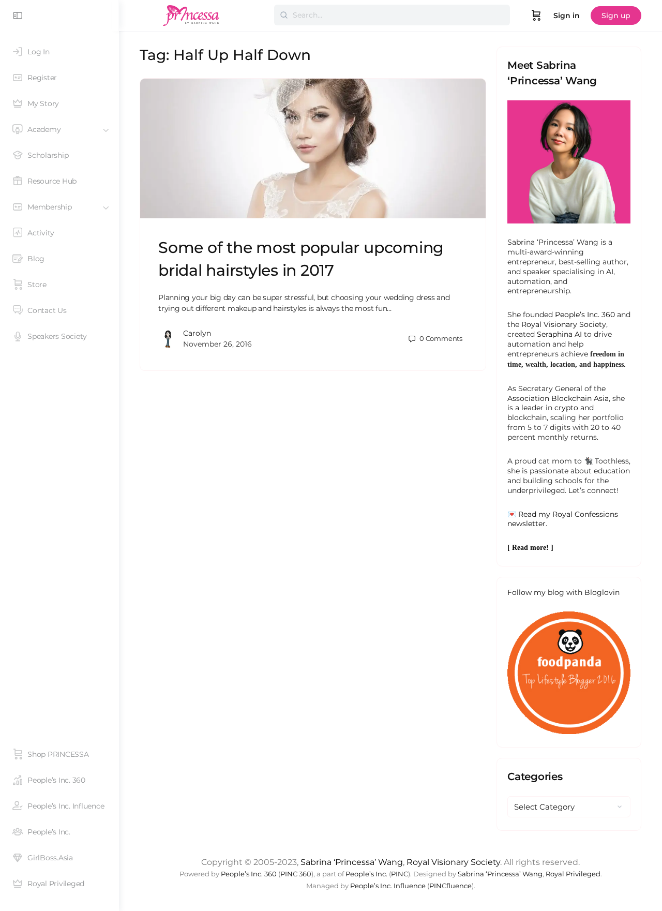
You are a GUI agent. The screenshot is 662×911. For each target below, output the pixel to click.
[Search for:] (392, 15)
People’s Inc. (366, 874)
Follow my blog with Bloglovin (563, 592)
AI (609, 271)
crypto (566, 407)
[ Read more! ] (530, 547)
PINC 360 (295, 874)
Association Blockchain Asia (558, 398)
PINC (399, 874)
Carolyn (197, 333)
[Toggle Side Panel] (17, 15)
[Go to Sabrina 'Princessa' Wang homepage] (191, 14)
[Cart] (536, 15)
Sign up (615, 15)
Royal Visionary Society (563, 324)
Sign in (566, 15)
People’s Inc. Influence (388, 886)
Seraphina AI (559, 334)
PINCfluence (450, 886)
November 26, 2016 (217, 344)
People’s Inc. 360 (585, 314)
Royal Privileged (573, 874)
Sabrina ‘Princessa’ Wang (351, 862)
